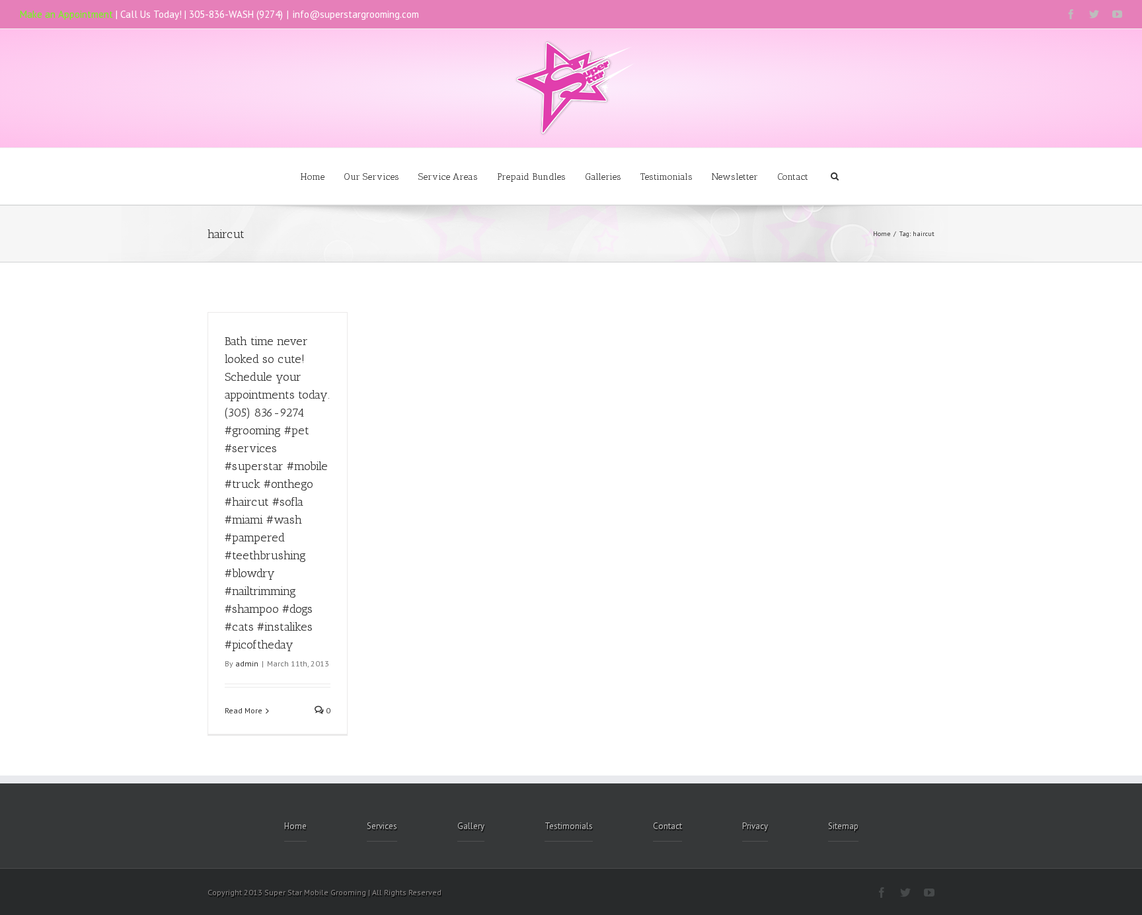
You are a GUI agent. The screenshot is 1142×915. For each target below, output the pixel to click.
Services (382, 826)
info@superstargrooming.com (356, 14)
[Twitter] (1094, 14)
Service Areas (448, 176)
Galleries (603, 176)
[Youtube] (1117, 14)
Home (312, 176)
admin (246, 663)
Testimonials (666, 176)
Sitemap (843, 826)
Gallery (470, 826)
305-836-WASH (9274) (236, 14)
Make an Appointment (66, 14)
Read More (243, 710)
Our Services (371, 176)
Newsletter (735, 176)
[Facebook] (1071, 14)
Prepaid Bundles (531, 176)
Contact (792, 176)
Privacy (755, 826)
